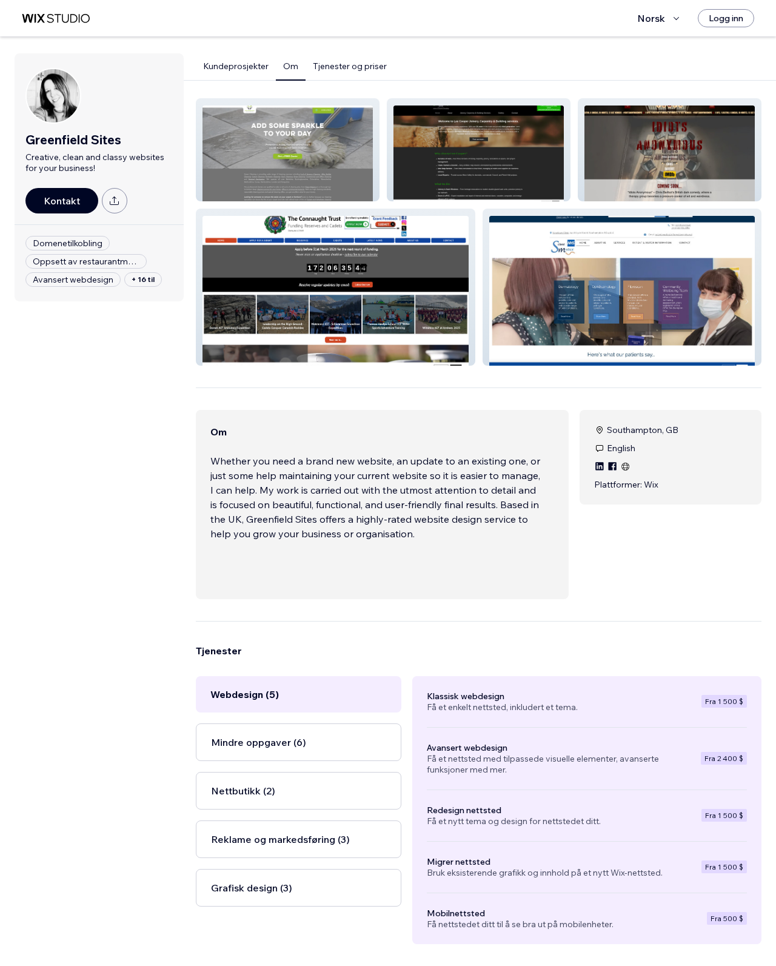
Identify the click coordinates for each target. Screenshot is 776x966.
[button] (288, 149)
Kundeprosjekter (236, 66)
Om (290, 66)
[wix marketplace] (56, 18)
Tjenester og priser (350, 66)
